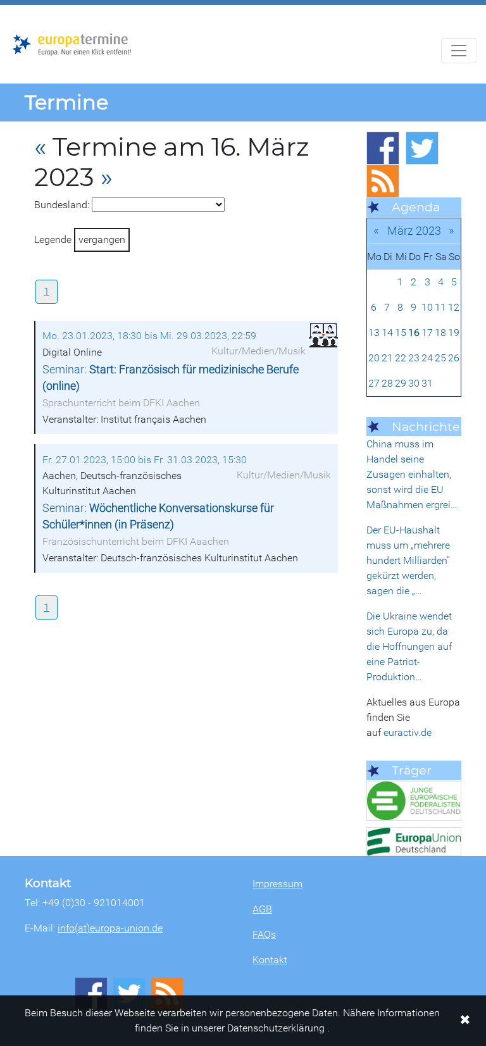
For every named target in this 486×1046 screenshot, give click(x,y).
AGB (262, 909)
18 (440, 333)
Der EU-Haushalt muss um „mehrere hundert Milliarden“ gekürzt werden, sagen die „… (408, 560)
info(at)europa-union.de (110, 928)
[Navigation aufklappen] (459, 50)
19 (453, 333)
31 (427, 383)
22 (400, 358)
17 (427, 333)
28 (387, 383)
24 (427, 358)
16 (414, 333)
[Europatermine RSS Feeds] (382, 181)
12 (453, 307)
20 (374, 358)
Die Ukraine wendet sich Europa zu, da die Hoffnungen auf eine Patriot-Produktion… (409, 646)
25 (440, 358)
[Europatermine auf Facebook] (382, 148)
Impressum (277, 884)
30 (414, 383)
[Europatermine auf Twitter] (422, 148)
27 (374, 383)
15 (400, 333)
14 (387, 333)
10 (427, 307)
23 (414, 358)
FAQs (264, 934)
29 (400, 383)
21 (387, 358)
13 (374, 333)
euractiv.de (407, 732)
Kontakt (269, 960)
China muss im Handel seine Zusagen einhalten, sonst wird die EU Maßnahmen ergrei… (411, 474)
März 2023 (414, 230)
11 (440, 307)
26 (453, 358)
